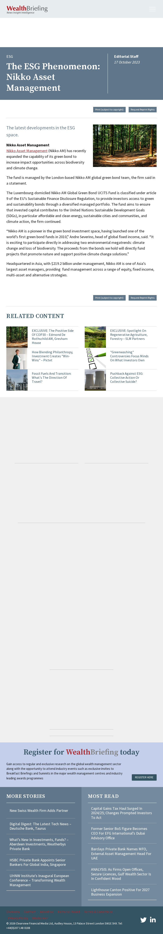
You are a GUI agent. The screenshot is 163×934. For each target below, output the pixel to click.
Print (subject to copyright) (109, 109)
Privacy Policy (18, 918)
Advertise (46, 912)
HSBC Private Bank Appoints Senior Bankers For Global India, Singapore (38, 862)
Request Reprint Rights (143, 109)
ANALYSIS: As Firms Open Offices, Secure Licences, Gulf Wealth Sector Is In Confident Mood (121, 874)
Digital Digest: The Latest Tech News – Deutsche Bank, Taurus (40, 826)
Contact (30, 912)
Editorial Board (69, 912)
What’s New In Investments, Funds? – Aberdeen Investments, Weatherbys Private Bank (39, 844)
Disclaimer (40, 918)
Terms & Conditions (98, 912)
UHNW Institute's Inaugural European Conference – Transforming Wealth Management (39, 880)
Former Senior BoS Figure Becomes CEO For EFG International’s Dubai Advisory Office (119, 833)
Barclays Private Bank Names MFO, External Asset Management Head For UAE (121, 853)
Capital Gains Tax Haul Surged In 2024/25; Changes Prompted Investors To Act (121, 813)
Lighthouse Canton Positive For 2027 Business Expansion (120, 892)
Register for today (82, 752)
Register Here (144, 777)
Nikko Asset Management (27, 150)
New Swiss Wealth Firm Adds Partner (39, 810)
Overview (13, 912)
